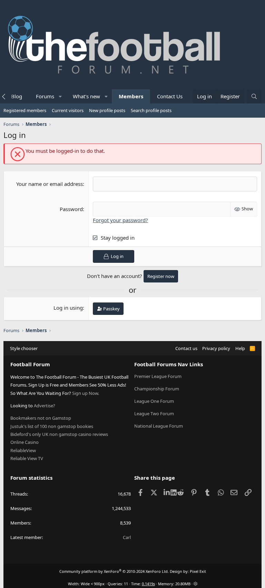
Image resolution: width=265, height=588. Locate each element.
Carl (127, 537)
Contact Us (170, 96)
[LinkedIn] (167, 492)
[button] (60, 96)
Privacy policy (216, 348)
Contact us (186, 348)
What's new (86, 96)
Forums (45, 96)
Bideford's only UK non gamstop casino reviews (59, 434)
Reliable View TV (26, 458)
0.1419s (148, 583)
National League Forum (158, 426)
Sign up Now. (85, 393)
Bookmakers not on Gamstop (40, 418)
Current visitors (68, 110)
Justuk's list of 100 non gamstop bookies (51, 426)
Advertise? (44, 405)
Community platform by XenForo (114, 571)
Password (71, 209)
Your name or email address (49, 183)
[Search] (254, 96)
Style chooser (24, 348)
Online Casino (24, 442)
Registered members (24, 110)
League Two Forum (154, 413)
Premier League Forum (157, 376)
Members (131, 96)
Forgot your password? (120, 220)
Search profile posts (151, 110)
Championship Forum (156, 389)
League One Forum (154, 401)
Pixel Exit (198, 571)
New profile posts (107, 110)
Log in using (68, 307)
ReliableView (23, 450)
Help (240, 348)
